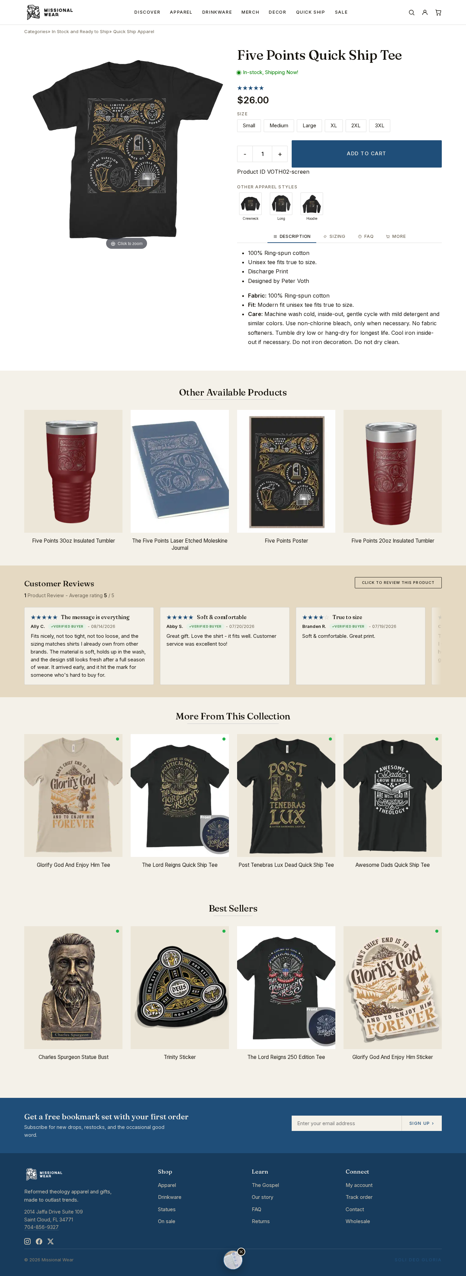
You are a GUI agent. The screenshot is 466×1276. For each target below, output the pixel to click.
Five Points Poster (286, 540)
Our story (262, 1197)
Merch (250, 12)
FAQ (256, 1209)
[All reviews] (250, 87)
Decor (277, 12)
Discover (147, 12)
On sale (166, 1221)
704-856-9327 (41, 1227)
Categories (36, 31)
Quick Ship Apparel (133, 31)
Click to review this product (398, 582)
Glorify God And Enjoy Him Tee (73, 865)
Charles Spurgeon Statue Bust (73, 1057)
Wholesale (358, 1221)
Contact (355, 1209)
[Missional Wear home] (49, 12)
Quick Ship (310, 12)
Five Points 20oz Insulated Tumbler (392, 540)
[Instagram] (27, 1242)
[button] (241, 1252)
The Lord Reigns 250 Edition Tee (286, 1057)
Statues (167, 1209)
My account (359, 1185)
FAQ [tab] (369, 236)
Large (309, 126)
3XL (379, 126)
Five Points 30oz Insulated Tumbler (73, 540)
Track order (359, 1197)
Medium (279, 126)
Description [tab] (295, 236)
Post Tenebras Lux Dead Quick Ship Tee (286, 865)
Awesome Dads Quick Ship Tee (392, 865)
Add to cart (366, 153)
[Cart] (438, 12)
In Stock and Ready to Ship (80, 31)
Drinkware (217, 12)
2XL (356, 126)
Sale (341, 12)
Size (242, 113)
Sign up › (421, 1123)
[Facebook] (39, 1242)
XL (334, 126)
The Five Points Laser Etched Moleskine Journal (180, 544)
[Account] (424, 12)
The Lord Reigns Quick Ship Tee (180, 865)
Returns (261, 1221)
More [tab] (399, 236)
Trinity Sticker (180, 1057)
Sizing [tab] (338, 236)
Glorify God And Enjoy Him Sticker (392, 1057)
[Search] (411, 12)
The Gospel (265, 1185)
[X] (50, 1242)
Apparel (181, 12)
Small (249, 126)
